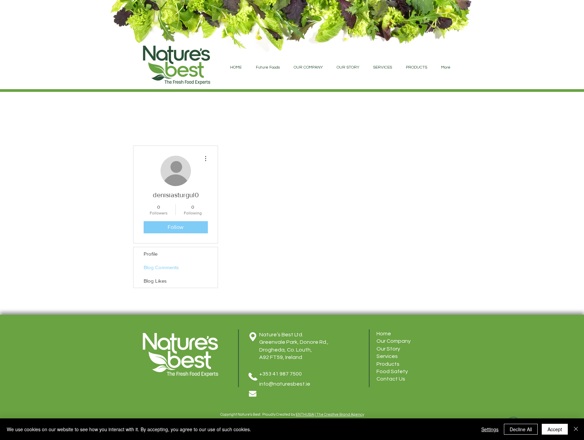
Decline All (521, 429)
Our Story (388, 349)
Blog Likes (155, 281)
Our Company (393, 341)
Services (387, 356)
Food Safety (392, 371)
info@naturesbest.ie (284, 384)
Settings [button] (489, 429)
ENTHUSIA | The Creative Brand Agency (330, 414)
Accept (555, 429)
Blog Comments (161, 267)
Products (387, 364)
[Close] (576, 429)
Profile (150, 254)
